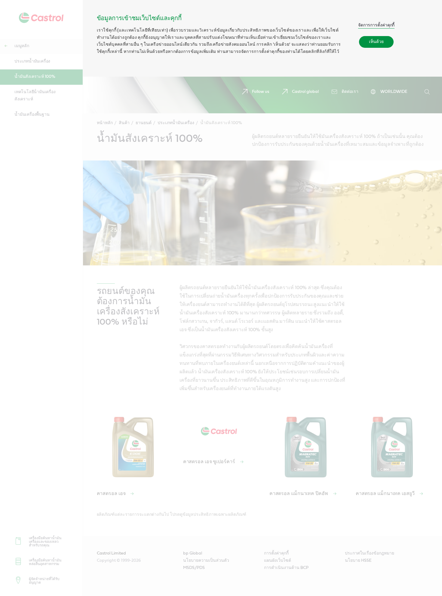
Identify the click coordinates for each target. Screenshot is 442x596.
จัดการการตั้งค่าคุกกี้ (376, 25)
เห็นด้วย (376, 42)
